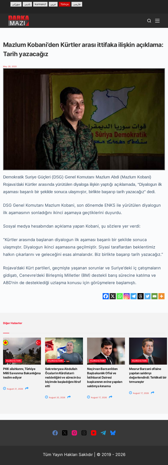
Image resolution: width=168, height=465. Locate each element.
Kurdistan (13, 360)
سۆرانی (16, 4)
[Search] (149, 21)
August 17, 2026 (98, 397)
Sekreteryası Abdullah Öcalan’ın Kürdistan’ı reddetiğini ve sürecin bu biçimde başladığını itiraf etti (63, 377)
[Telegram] (134, 296)
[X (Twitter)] (64, 433)
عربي (53, 4)
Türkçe (64, 4)
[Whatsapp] (120, 296)
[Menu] (157, 20)
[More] (161, 296)
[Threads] (140, 296)
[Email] (154, 296)
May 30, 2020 (10, 66)
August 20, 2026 (56, 397)
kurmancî (40, 4)
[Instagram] (127, 296)
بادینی (27, 4)
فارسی (77, 4)
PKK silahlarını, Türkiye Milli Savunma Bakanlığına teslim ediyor (22, 373)
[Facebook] (106, 296)
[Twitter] (147, 296)
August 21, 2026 (14, 389)
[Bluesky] (113, 433)
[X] (113, 296)
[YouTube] (93, 433)
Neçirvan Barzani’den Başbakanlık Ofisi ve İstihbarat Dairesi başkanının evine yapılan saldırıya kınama (104, 377)
